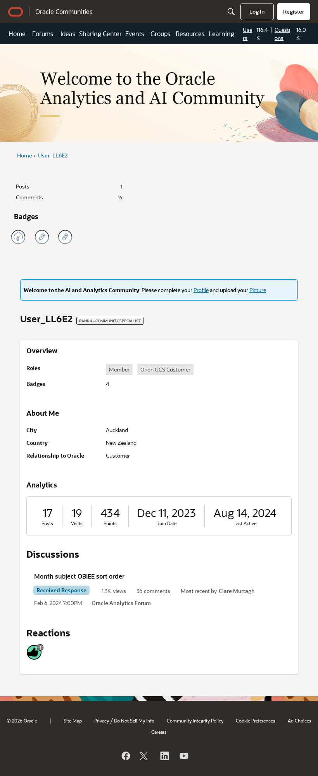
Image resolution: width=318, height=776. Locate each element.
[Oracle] (125, 755)
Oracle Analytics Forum (121, 603)
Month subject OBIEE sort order (79, 576)
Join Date (166, 523)
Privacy (101, 720)
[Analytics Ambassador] (18, 237)
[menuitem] (257, 11)
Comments (69, 197)
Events (134, 33)
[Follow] (145, 755)
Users (247, 33)
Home (17, 33)
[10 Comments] (42, 237)
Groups (160, 33)
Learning (221, 33)
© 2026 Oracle (22, 720)
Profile (201, 290)
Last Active (244, 523)
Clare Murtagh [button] (237, 591)
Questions (282, 33)
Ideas (67, 33)
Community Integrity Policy (195, 720)
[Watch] (183, 755)
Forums (42, 33)
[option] (119, 369)
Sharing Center (100, 33)
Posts (69, 186)
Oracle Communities (63, 11)
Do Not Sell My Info (134, 720)
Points (110, 523)
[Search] (231, 12)
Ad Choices (299, 720)
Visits (77, 523)
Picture (257, 290)
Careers (159, 732)
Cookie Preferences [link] (255, 720)
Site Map (73, 720)
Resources (190, 33)
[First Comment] (65, 237)
